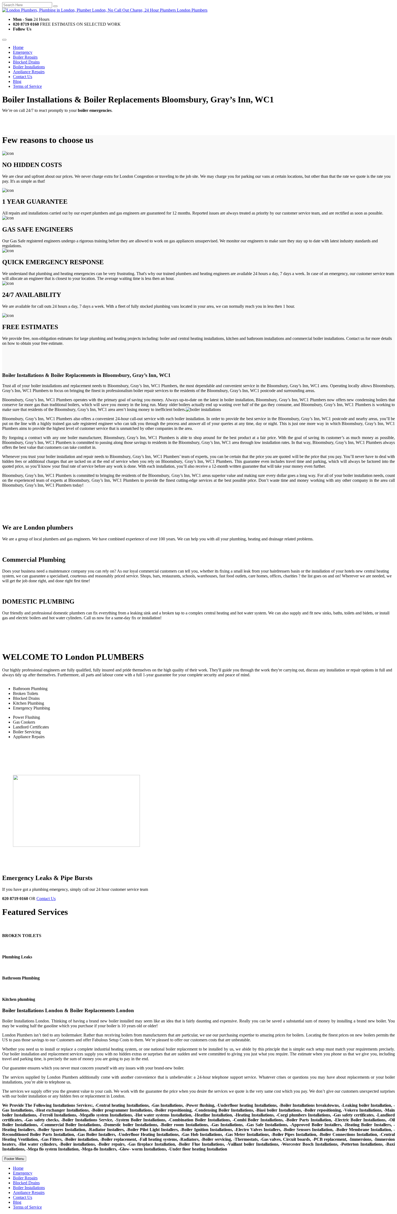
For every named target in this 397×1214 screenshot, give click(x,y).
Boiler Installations (29, 67)
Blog (17, 81)
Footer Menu (14, 1159)
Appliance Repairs (29, 71)
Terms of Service (27, 86)
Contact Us (22, 76)
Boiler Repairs (25, 57)
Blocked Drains (26, 62)
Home (18, 47)
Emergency (22, 52)
